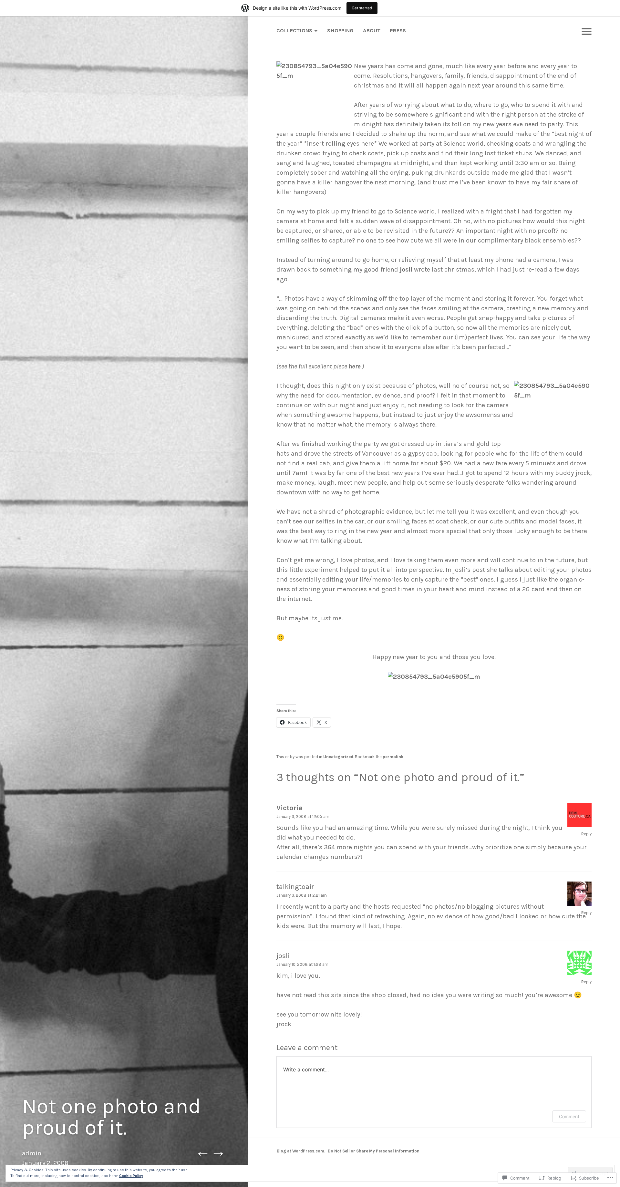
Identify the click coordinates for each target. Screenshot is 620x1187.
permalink (393, 756)
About (371, 30)
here (354, 366)
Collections (294, 30)
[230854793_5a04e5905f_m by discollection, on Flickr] (434, 676)
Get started (362, 7)
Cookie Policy (131, 1175)
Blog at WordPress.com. (301, 1151)
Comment (569, 1116)
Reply (586, 833)
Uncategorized (338, 756)
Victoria (289, 808)
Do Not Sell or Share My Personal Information (373, 1151)
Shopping (340, 30)
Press (398, 30)
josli (406, 269)
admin (31, 1153)
